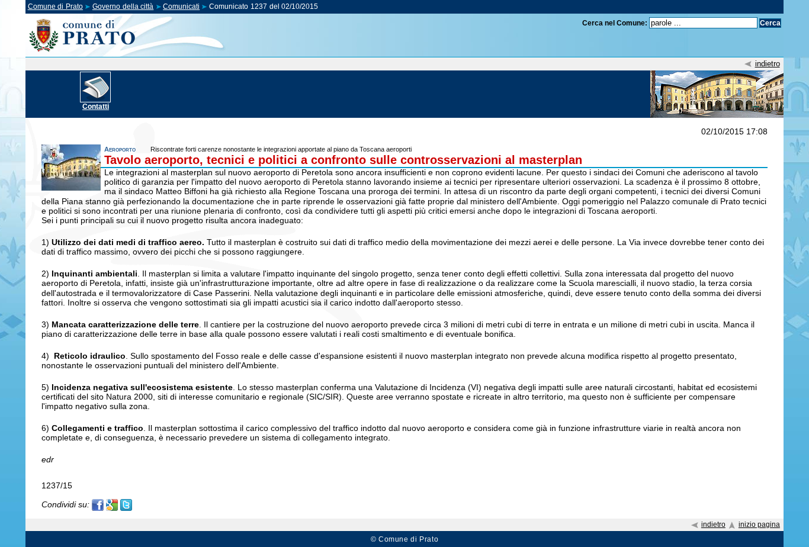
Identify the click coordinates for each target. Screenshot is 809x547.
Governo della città (122, 6)
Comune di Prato (55, 6)
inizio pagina (759, 524)
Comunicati (181, 6)
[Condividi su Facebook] (98, 504)
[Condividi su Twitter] (126, 504)
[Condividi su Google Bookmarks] (112, 504)
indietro (767, 63)
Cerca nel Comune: (614, 23)
